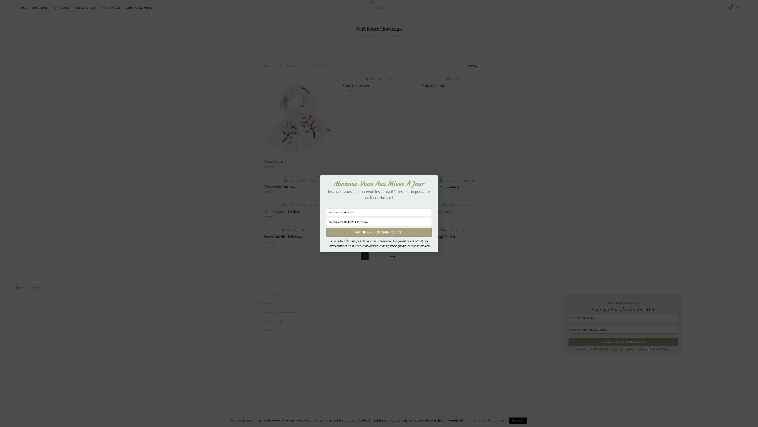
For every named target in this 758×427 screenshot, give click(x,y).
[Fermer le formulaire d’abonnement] (433, 181)
